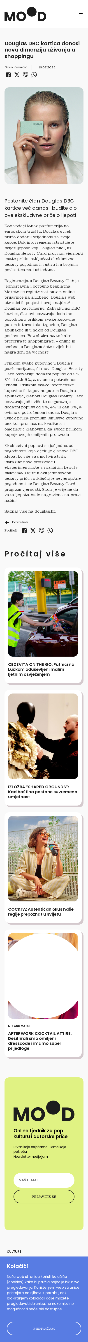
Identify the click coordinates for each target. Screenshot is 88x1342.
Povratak (16, 522)
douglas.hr (45, 511)
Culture (14, 1251)
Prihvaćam (44, 1328)
